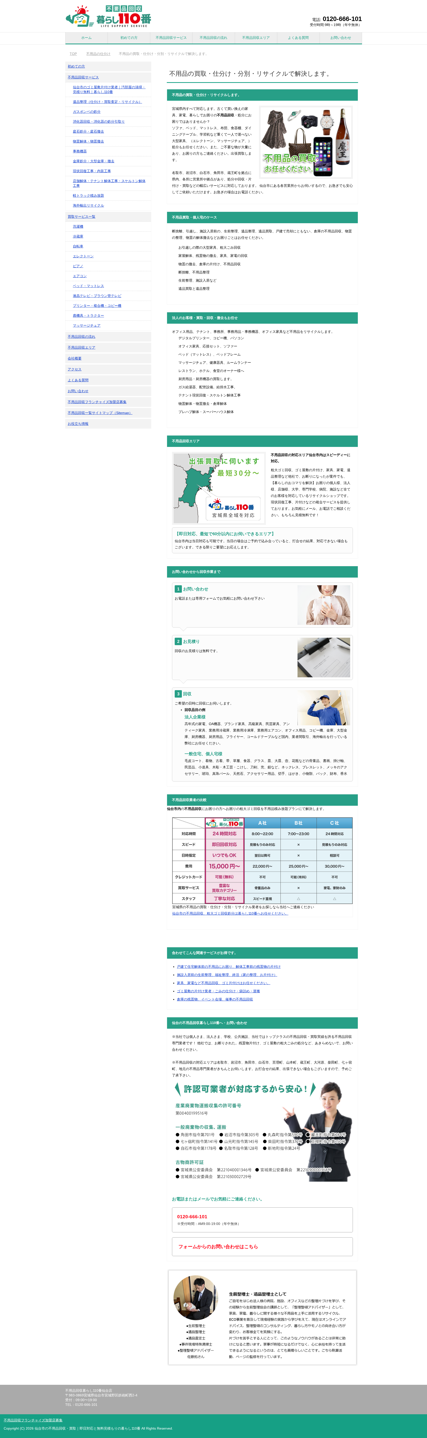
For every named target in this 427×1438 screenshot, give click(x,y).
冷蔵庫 (78, 236)
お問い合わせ (340, 38)
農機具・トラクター (88, 315)
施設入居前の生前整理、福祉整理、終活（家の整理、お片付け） (227, 975)
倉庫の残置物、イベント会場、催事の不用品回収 (215, 999)
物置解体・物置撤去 (88, 141)
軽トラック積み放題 (88, 195)
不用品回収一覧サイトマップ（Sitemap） (100, 413)
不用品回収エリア (256, 38)
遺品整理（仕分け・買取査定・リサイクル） (107, 102)
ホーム (86, 38)
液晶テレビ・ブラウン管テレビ (97, 296)
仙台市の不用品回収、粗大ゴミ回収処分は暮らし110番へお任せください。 (230, 913)
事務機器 (80, 151)
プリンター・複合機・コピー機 (97, 306)
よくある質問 (298, 38)
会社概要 (75, 358)
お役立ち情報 (78, 424)
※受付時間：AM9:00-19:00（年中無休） (209, 1220)
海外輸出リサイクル (88, 205)
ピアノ (78, 266)
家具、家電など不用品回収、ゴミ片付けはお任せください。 (223, 983)
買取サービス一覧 (81, 217)
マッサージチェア (87, 325)
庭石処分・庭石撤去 (88, 131)
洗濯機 (78, 226)
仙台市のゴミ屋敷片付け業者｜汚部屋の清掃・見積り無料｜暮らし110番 (109, 89)
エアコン (80, 276)
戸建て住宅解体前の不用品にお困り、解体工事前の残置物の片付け (229, 967)
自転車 (78, 246)
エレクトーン (83, 256)
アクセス (75, 369)
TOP (76, 54)
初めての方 (129, 38)
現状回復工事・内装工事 (92, 171)
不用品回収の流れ (213, 38)
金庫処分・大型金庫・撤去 (93, 161)
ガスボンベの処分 (87, 112)
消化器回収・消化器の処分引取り (99, 121)
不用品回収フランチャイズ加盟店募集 (97, 402)
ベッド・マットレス (88, 286)
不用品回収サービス (171, 38)
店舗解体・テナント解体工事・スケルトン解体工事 (109, 183)
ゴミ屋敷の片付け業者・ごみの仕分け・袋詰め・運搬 (218, 991)
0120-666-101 (342, 18)
